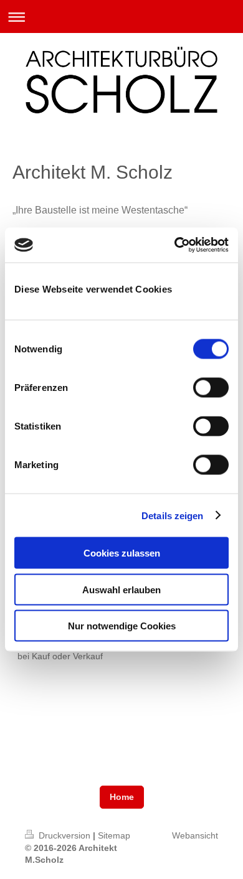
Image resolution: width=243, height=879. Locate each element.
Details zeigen (172, 515)
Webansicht (195, 835)
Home (122, 797)
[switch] (211, 388)
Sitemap (114, 835)
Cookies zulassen (121, 553)
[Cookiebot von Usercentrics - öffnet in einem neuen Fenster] (175, 245)
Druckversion (64, 835)
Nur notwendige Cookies (122, 626)
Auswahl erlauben (121, 589)
